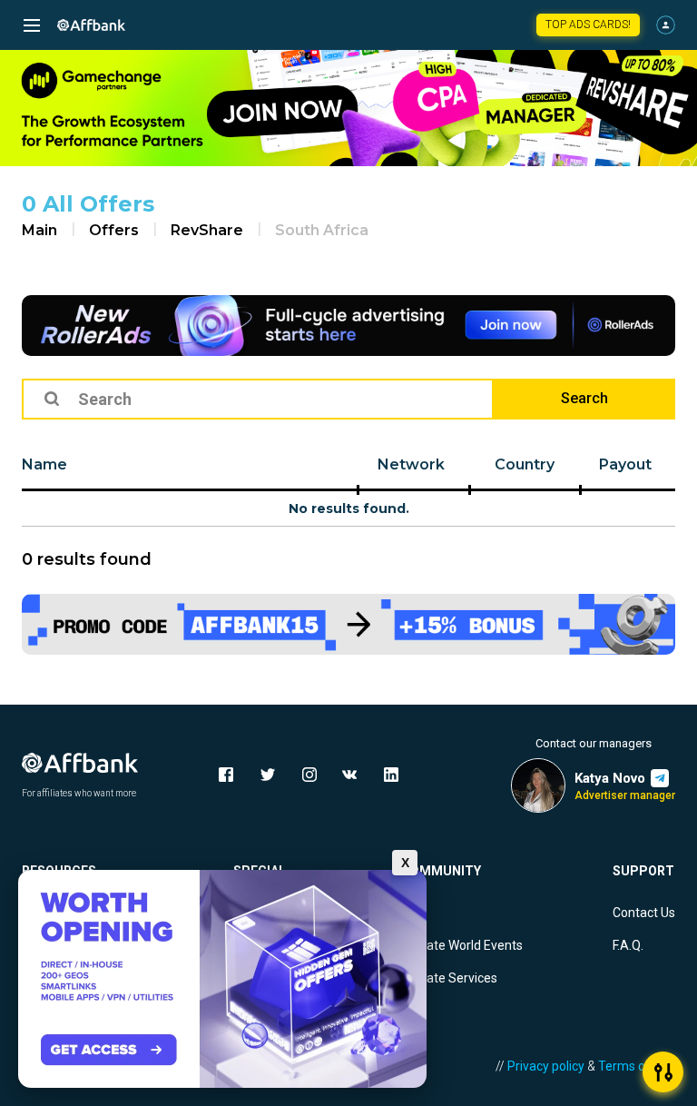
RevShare (207, 230)
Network (411, 464)
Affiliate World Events (462, 945)
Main (39, 230)
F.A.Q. (628, 945)
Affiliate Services (449, 978)
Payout (625, 464)
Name (44, 464)
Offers (114, 230)
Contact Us (644, 912)
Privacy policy (545, 1066)
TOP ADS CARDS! (588, 24)
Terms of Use (636, 1066)
